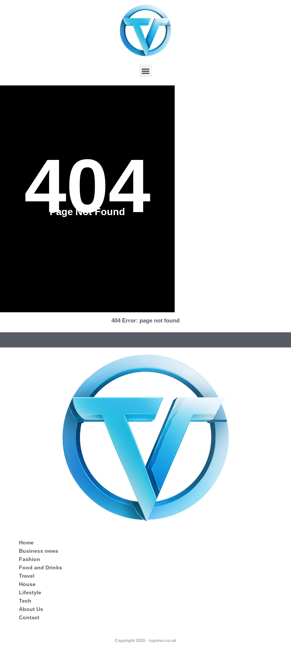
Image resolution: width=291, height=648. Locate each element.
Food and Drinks (40, 567)
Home (26, 542)
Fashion (29, 559)
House (27, 584)
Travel (26, 576)
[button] (145, 71)
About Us (31, 609)
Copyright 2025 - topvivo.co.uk (145, 640)
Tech (25, 601)
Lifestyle (30, 592)
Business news (38, 551)
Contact (29, 617)
